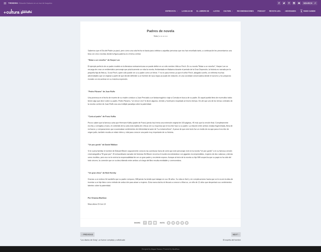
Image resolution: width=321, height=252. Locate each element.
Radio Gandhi (309, 11)
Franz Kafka (110, 116)
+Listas (216, 11)
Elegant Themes (156, 249)
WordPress (175, 249)
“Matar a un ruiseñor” (97, 60)
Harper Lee (115, 60)
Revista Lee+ (275, 11)
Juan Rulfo (110, 91)
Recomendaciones (245, 11)
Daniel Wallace (111, 145)
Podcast (261, 11)
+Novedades (290, 11)
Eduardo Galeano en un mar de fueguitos (35, 3)
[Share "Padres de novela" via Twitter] (149, 222)
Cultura (227, 11)
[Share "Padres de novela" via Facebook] (144, 222)
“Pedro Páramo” (95, 91)
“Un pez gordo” (95, 145)
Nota (156, 36)
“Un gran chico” (95, 173)
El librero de (202, 11)
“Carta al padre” (95, 116)
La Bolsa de (187, 11)
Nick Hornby (110, 173)
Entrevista (170, 11)
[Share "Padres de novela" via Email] (154, 222)
